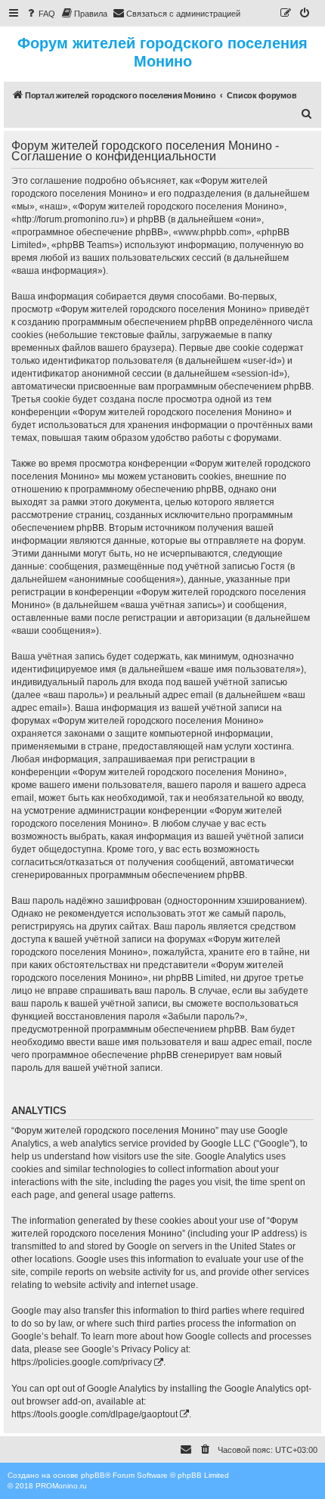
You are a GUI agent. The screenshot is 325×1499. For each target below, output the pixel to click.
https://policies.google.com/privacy (81, 1362)
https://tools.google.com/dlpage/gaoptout (94, 1414)
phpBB (93, 1475)
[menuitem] (40, 14)
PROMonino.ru (61, 1486)
